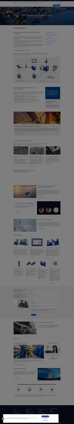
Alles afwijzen (45, 418)
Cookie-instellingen (45, 420)
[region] (31, 418)
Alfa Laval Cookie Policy (25, 418)
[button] (3, 419)
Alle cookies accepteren (45, 416)
